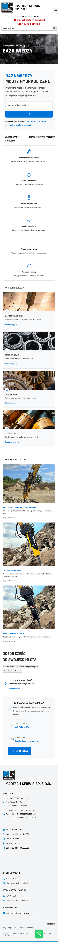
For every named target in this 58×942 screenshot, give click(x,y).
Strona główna (8, 46)
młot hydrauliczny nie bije (36, 121)
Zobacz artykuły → (12, 325)
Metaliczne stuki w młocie (13, 633)
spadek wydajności (23, 125)
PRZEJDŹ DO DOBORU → (12, 670)
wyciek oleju (10, 125)
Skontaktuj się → (15, 688)
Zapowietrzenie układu (12, 570)
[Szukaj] (29, 114)
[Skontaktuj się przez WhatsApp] (39, 934)
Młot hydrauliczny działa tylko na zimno (19, 507)
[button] (56, 9)
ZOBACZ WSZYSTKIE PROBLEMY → (42, 139)
